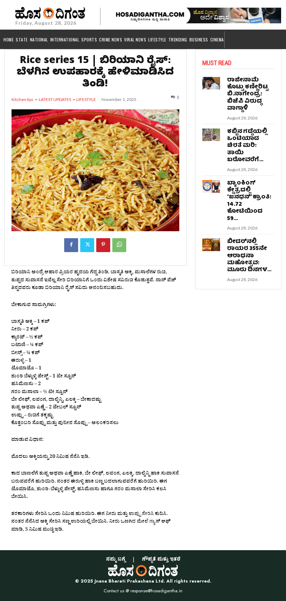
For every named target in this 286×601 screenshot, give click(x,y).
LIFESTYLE (86, 99)
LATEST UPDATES (55, 99)
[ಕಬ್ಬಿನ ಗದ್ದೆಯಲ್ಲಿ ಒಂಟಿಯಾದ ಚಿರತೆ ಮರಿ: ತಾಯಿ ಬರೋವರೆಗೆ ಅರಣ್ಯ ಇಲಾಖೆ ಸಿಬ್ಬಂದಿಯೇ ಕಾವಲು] (211, 134)
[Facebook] (71, 245)
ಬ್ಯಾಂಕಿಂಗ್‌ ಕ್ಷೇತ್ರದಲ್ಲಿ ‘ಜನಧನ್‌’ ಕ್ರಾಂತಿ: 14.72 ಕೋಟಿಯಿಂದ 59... (249, 201)
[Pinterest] (103, 245)
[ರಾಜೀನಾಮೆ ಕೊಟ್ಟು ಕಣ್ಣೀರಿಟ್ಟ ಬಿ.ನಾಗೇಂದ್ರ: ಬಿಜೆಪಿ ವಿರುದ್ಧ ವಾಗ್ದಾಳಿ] (211, 83)
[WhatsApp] (119, 245)
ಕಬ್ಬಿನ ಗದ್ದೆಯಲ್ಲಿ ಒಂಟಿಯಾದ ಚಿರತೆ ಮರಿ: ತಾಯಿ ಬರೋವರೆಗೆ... (247, 146)
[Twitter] (87, 245)
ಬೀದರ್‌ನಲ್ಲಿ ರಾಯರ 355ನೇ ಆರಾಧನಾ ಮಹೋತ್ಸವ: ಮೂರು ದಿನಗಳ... (249, 256)
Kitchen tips (22, 99)
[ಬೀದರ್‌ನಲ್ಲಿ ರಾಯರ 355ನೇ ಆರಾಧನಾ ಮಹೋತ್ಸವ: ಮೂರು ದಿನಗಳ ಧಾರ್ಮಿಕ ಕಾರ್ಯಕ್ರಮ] (211, 245)
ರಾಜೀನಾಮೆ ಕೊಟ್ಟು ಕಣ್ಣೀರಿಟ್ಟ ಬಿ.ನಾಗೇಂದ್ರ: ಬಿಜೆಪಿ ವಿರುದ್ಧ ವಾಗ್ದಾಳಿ (247, 94)
